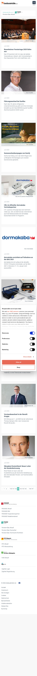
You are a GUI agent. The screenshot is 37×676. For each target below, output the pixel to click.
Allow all (18, 362)
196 (30, 488)
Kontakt (3, 587)
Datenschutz (5, 598)
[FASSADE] (18, 504)
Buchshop (4, 609)
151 (13, 488)
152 (16, 488)
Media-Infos (4, 606)
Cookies (3, 595)
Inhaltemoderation (6, 603)
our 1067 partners (13, 311)
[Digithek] (18, 564)
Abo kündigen (5, 593)
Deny (18, 367)
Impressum (4, 590)
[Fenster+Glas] (18, 522)
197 (32, 488)
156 (25, 488)
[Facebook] (19, 583)
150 (11, 488)
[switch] (32, 338)
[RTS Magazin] (18, 539)
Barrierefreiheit (5, 601)
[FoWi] (18, 553)
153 (18, 488)
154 (20, 488)
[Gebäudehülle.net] (9, 3)
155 (23, 488)
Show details (27, 357)
